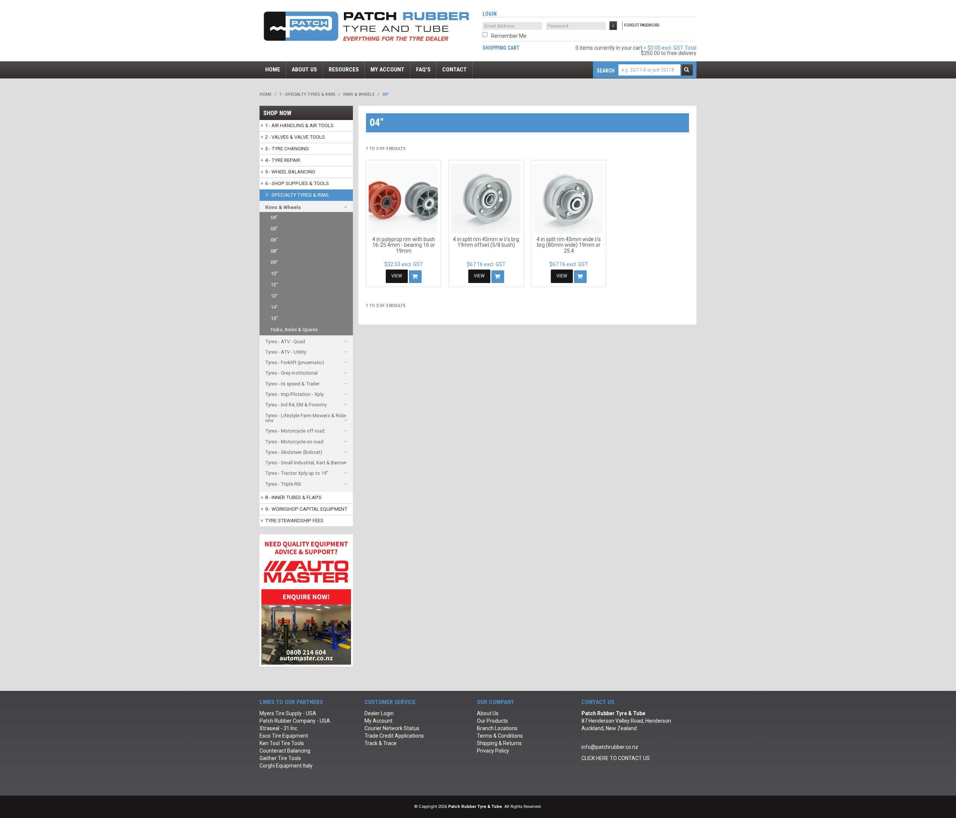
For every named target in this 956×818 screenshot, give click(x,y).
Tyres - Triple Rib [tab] (283, 484)
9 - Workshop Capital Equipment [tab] (306, 509)
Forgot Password (641, 25)
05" (274, 228)
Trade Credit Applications (394, 736)
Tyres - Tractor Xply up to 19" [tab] (296, 473)
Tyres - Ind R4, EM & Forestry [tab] (296, 405)
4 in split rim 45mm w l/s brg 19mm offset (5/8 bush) (486, 242)
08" (274, 251)
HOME (272, 69)
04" (274, 217)
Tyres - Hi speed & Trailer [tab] (292, 384)
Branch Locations (497, 728)
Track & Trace (380, 743)
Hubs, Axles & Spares (294, 329)
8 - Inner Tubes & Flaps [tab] (293, 497)
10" (274, 273)
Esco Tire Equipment (284, 736)
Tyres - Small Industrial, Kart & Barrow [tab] (305, 462)
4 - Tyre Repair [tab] (282, 160)
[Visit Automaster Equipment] (306, 600)
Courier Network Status (391, 728)
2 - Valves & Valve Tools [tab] (295, 137)
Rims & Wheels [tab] (283, 207)
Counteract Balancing (285, 751)
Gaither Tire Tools (280, 758)
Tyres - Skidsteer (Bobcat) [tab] (293, 452)
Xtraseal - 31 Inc (278, 728)
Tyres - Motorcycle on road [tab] (294, 442)
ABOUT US (304, 69)
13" (274, 296)
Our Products (492, 721)
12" (274, 284)
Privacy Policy (493, 751)
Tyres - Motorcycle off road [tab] (295, 431)
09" (274, 262)
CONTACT (454, 69)
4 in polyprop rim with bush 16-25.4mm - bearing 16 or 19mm (403, 245)
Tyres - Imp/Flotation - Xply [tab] (294, 394)
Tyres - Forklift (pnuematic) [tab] (294, 362)
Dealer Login (379, 713)
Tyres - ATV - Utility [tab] (285, 352)
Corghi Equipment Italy (286, 766)
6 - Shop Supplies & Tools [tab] (297, 183)
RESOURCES (344, 69)
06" (274, 240)
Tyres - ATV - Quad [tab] (285, 341)
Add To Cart (415, 276)
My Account (378, 721)
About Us (488, 713)
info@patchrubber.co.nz (609, 747)
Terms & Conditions (500, 736)
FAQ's (423, 69)
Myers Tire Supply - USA (288, 713)
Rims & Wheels (359, 94)
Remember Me (509, 36)
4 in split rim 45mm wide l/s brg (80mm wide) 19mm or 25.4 (569, 245)
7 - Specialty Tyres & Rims (307, 94)
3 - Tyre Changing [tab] (287, 148)
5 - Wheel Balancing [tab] (290, 172)
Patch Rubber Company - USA (295, 721)
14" (274, 307)
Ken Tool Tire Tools (282, 743)
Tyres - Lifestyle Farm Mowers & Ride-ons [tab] (306, 418)
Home (265, 94)
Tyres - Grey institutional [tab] (291, 373)
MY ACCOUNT (387, 69)
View (396, 276)
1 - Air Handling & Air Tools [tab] (299, 125)
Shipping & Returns (499, 743)
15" (274, 318)
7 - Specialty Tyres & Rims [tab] (297, 195)
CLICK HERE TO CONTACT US (615, 758)
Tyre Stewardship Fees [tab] (294, 520)
